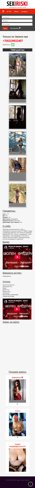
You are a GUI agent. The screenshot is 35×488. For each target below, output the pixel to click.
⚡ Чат (8, 11)
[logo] (17, 5)
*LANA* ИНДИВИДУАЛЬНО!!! (17, 445)
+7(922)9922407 (13, 41)
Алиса (17, 411)
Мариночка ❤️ (17, 377)
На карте (24, 11)
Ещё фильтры (14, 28)
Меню (16, 11)
